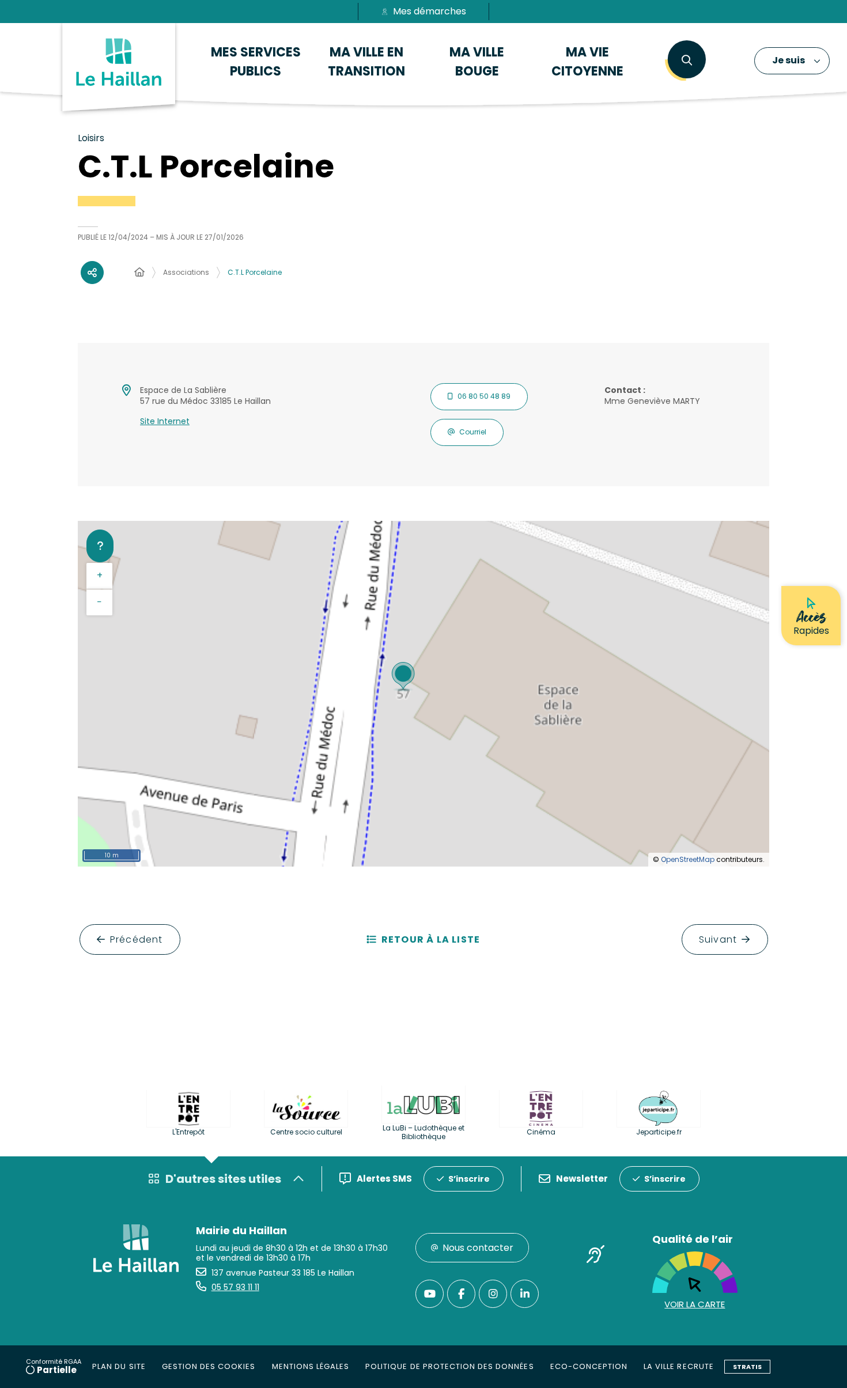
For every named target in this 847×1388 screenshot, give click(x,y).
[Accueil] (139, 272)
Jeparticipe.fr (659, 1132)
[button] (686, 60)
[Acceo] (596, 1256)
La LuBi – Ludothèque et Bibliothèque (423, 1132)
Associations (186, 272)
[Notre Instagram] (493, 1294)
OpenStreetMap (687, 859)
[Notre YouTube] (429, 1294)
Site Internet (165, 421)
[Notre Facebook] (461, 1294)
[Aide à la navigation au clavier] (100, 546)
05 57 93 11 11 (235, 1287)
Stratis (747, 1366)
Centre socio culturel (306, 1132)
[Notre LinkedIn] (525, 1294)
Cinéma (541, 1132)
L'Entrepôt (188, 1132)
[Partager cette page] (92, 272)
